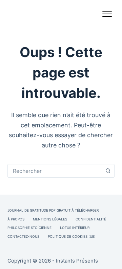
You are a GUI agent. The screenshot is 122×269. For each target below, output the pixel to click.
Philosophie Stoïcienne (29, 228)
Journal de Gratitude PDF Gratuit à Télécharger (53, 210)
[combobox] (55, 171)
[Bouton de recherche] (107, 170)
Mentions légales (50, 219)
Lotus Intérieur (74, 228)
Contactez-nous (23, 236)
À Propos (15, 219)
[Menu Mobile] (107, 15)
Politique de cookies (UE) (72, 236)
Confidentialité (91, 219)
